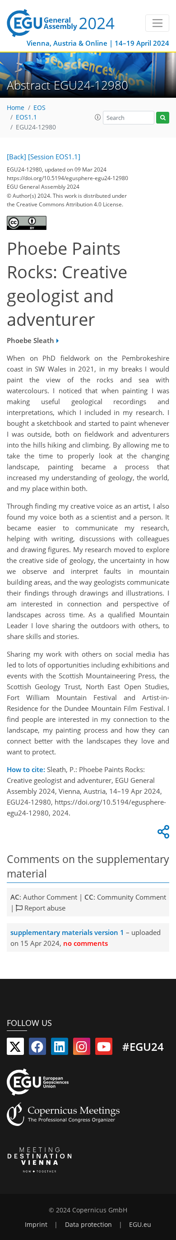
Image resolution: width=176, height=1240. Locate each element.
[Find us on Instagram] (81, 1048)
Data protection (88, 1225)
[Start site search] (162, 118)
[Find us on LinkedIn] (59, 1048)
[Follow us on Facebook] (37, 1048)
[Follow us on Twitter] (15, 1048)
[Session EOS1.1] (54, 156)
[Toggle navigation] (157, 23)
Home (15, 108)
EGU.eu (140, 1225)
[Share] (162, 834)
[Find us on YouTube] (103, 1048)
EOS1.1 (26, 117)
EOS (39, 108)
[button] (98, 117)
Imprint (36, 1225)
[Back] (16, 156)
